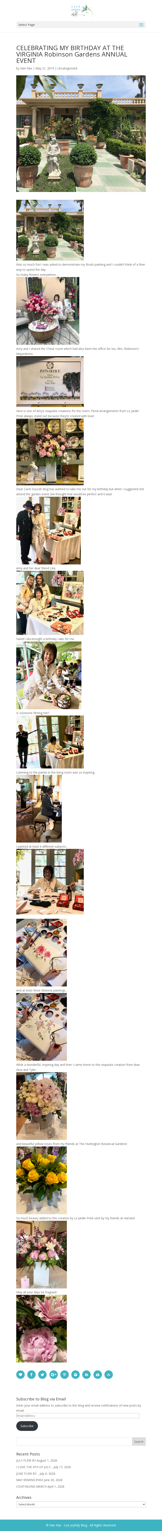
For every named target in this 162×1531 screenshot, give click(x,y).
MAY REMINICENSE (29, 1480)
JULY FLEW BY (26, 1460)
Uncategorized (67, 68)
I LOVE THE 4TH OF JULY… (34, 1467)
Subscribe (27, 1426)
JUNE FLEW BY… (27, 1474)
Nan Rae (26, 68)
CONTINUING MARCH (31, 1486)
